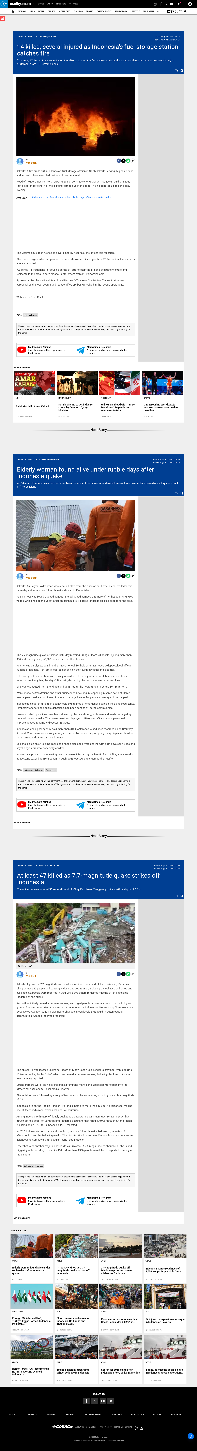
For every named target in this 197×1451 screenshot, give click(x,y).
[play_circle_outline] (34, 383)
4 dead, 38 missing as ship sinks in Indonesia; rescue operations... (165, 1371)
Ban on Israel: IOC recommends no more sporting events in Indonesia (30, 1371)
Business (78, 11)
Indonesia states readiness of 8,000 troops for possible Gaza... (164, 1270)
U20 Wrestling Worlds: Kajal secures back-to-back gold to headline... (161, 407)
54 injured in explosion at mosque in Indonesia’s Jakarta (165, 1321)
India (32, 11)
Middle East (64, 11)
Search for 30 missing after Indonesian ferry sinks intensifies (120, 1371)
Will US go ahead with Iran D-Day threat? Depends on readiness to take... (118, 407)
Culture (156, 1414)
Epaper (41, 4)
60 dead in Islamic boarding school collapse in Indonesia (73, 1371)
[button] (4, 4)
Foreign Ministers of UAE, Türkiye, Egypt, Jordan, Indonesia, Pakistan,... (31, 1321)
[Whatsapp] (128, 160)
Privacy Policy (105, 1427)
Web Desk (31, 162)
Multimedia (148, 11)
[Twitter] (123, 160)
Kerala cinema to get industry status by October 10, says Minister (75, 407)
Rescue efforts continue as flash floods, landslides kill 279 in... (119, 1321)
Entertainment (104, 11)
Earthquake (28, 1166)
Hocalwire (119, 1440)
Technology (121, 11)
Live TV (50, 4)
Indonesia (33, 315)
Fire (25, 315)
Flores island (51, 770)
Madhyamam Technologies (94, 1440)
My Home (22, 11)
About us (79, 1427)
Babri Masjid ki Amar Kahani (32, 406)
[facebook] (119, 160)
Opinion (51, 11)
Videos (18, 398)
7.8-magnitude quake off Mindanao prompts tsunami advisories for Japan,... (117, 1270)
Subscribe (73, 4)
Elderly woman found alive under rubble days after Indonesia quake (71, 197)
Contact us (91, 1427)
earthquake (28, 770)
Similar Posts (18, 1230)
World (41, 11)
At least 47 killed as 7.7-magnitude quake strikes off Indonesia (88, 879)
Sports (89, 11)
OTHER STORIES (22, 367)
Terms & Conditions (123, 1427)
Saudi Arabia (17, 1312)
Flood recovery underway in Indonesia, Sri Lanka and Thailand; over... (73, 1321)
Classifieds (61, 4)
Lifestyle (135, 11)
